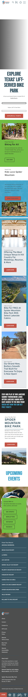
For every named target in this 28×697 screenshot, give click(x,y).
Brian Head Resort (8, 550)
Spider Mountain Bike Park (10, 589)
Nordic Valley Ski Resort (10, 565)
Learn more (10, 381)
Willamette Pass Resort (10, 599)
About (3, 618)
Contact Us (5, 625)
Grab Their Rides (12, 198)
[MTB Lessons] (26, 695)
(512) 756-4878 (14, 671)
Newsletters (10, 517)
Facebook (9, 527)
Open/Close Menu (24, 2)
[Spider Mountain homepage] (5, 2)
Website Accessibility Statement (5, 650)
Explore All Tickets (14, 116)
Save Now (9, 160)
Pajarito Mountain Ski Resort (11, 570)
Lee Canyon (5, 560)
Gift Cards (4, 629)
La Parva (4, 555)
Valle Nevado (6, 594)
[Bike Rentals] (20, 695)
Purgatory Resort (8, 575)
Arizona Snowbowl (8, 545)
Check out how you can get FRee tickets (12, 406)
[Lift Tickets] (15, 695)
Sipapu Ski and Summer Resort (12, 585)
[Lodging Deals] (10, 695)
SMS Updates (10, 512)
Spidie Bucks (13, 98)
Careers (4, 622)
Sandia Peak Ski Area (8, 580)
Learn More (10, 270)
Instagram (9, 522)
